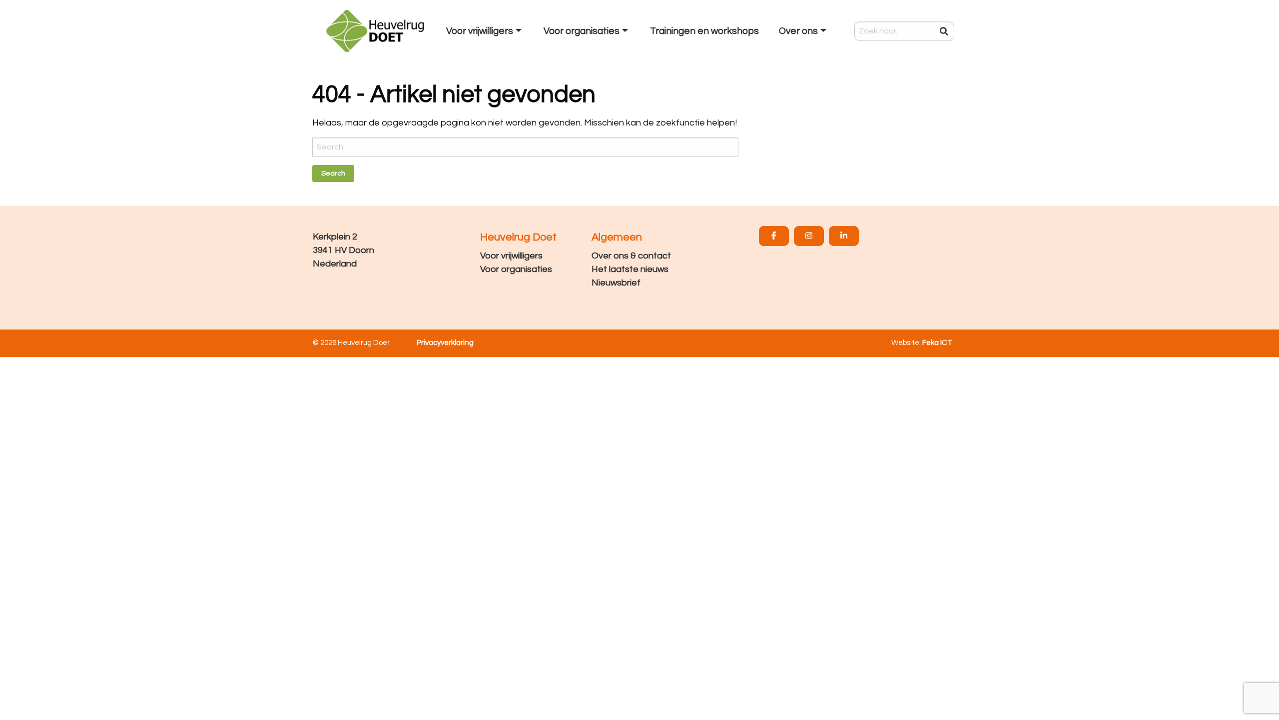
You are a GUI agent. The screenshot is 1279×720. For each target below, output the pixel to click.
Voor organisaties (516, 269)
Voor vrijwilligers (511, 255)
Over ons (798, 31)
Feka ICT (937, 342)
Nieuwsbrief (616, 283)
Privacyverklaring (445, 342)
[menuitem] (485, 31)
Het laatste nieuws (630, 269)
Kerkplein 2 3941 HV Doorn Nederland (343, 250)
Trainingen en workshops (704, 31)
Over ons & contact (631, 255)
